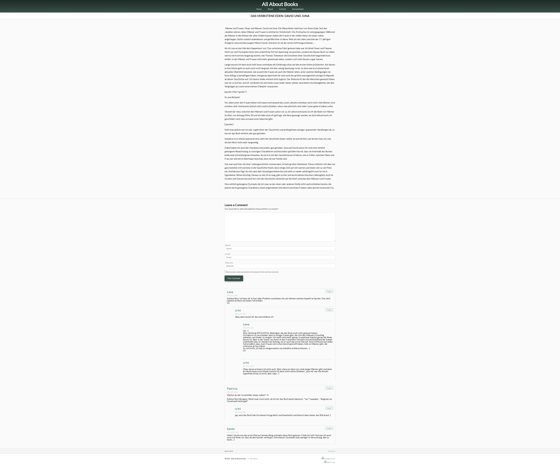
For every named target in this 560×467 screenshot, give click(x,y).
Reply (329, 291)
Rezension (331, 451)
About (270, 9)
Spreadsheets (298, 9)
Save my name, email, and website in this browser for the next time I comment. (252, 272)
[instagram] (328, 459)
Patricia (232, 388)
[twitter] (329, 462)
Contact (282, 9)
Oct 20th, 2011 (233, 432)
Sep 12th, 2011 (232, 295)
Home (258, 9)
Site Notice (254, 459)
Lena (230, 292)
